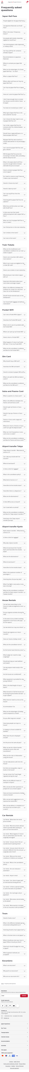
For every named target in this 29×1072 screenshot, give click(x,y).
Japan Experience (5, 1024)
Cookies (13, 1066)
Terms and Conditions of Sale (10, 1064)
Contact (11, 1061)
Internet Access (5, 1037)
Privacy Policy (22, 1064)
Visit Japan (4, 1050)
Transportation (5, 1032)
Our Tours (3, 1028)
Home (2, 983)
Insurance (8, 1066)
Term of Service (19, 1066)
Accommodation (5, 1041)
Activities (3, 1045)
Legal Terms (17, 1061)
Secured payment (14, 1068)
